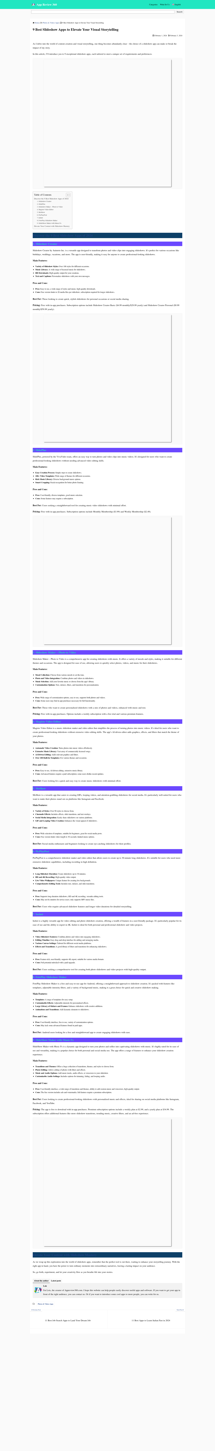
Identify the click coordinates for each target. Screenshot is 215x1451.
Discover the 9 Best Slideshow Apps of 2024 (51, 198)
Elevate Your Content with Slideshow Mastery (52, 226)
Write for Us (165, 4)
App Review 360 (46, 4)
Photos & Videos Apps (45, 1304)
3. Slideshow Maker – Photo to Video (50, 207)
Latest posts (56, 1280)
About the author (41, 1280)
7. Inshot (40, 218)
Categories (153, 4)
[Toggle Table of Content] (67, 195)
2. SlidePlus (41, 204)
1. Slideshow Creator (44, 201)
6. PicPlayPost (42, 215)
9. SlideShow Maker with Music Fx (49, 223)
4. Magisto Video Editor (45, 209)
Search (180, 12)
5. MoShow (41, 212)
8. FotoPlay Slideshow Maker (47, 220)
